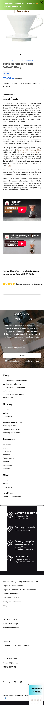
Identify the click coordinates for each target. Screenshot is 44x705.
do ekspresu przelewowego (14, 387)
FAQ (5, 606)
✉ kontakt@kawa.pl (10, 663)
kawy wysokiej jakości (26, 150)
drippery (6, 455)
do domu (6, 409)
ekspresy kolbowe (10, 426)
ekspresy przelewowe (11, 429)
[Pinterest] (15, 681)
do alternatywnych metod (13, 394)
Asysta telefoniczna (11, 627)
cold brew (7, 451)
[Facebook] (4, 681)
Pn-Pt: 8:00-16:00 (10, 619)
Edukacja (6, 641)
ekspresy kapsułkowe (11, 433)
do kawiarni (7, 416)
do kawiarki (7, 391)
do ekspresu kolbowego (12, 384)
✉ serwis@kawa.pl (10, 623)
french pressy (8, 458)
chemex (6, 448)
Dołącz (22, 355)
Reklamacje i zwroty (11, 598)
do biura (6, 413)
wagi (35, 152)
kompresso (7, 465)
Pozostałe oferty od (22, 60)
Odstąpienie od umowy (12, 602)
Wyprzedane (23, 11)
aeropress (7, 444)
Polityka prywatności (11, 594)
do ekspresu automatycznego (15, 380)
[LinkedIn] (21, 681)
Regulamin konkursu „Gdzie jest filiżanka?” (20, 590)
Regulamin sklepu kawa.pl (13, 585)
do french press (9, 398)
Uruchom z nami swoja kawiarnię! (16, 645)
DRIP (9, 165)
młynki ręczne (8, 493)
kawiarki (6, 461)
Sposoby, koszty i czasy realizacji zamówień (20, 581)
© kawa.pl (6, 692)
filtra (39, 150)
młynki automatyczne (12, 496)
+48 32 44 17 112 (9, 667)
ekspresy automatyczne (12, 422)
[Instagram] (9, 681)
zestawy (6, 468)
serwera (25, 152)
